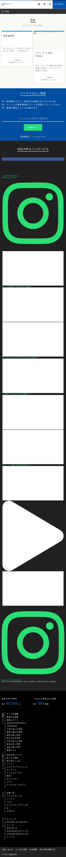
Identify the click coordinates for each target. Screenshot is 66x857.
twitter (50, 4)
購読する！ (33, 127)
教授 (9, 776)
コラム (10, 802)
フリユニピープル (14, 773)
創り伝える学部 (13, 738)
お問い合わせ (7, 849)
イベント (11, 764)
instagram (45, 4)
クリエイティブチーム (16, 785)
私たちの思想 (12, 758)
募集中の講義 (12, 717)
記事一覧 (11, 793)
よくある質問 (21, 849)
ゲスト (10, 782)
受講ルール (11, 750)
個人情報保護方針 (47, 849)
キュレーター (12, 779)
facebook (39, 4)
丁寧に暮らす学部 (14, 729)
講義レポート (12, 720)
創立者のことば (13, 761)
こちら (33, 137)
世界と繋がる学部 (14, 732)
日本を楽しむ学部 (14, 741)
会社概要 (33, 849)
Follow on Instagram (11, 680)
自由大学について (14, 755)
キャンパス (11, 819)
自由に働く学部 (13, 747)
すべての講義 (12, 714)
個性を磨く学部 (13, 735)
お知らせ (11, 811)
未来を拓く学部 (13, 744)
